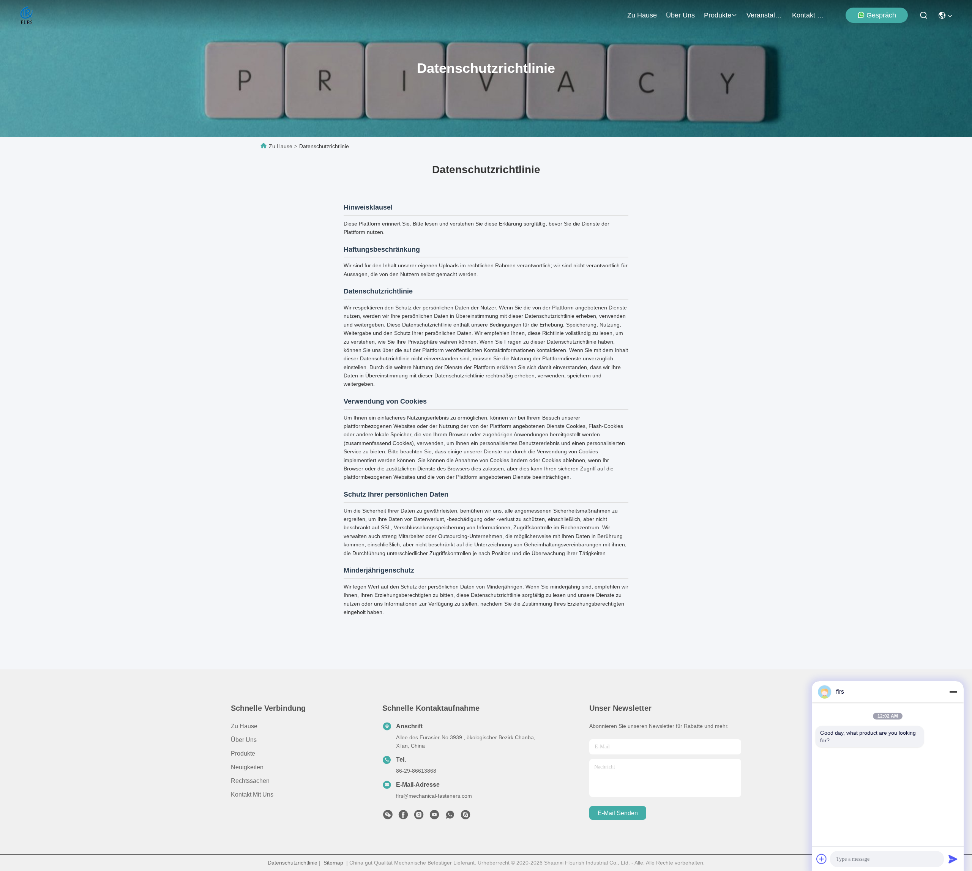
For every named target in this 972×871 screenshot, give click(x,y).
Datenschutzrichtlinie (292, 863)
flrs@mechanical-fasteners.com (434, 796)
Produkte (243, 753)
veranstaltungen (764, 15)
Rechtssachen (250, 781)
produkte (717, 15)
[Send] (953, 858)
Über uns (680, 15)
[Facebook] (403, 817)
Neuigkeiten (247, 767)
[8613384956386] (450, 817)
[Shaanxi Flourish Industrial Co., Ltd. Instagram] (418, 817)
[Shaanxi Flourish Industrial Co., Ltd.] (27, 15)
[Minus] (953, 691)
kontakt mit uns (810, 15)
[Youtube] (434, 817)
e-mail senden (618, 813)
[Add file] (821, 858)
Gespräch (881, 15)
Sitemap (333, 863)
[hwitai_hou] (465, 817)
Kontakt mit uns (252, 794)
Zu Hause (642, 15)
